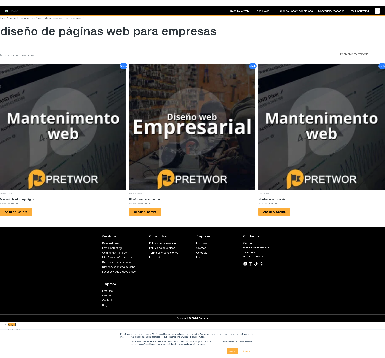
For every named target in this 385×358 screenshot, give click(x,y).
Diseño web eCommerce (117, 257)
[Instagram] (11, 3)
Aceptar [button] (232, 351)
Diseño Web (262, 10)
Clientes (107, 295)
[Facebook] (6, 3)
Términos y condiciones (163, 252)
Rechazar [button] (246, 351)
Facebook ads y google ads (295, 10)
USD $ (15, 327)
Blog (105, 305)
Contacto (372, 3)
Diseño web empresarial (116, 262)
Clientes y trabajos (353, 3)
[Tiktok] (256, 264)
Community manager (331, 10)
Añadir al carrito (16, 211)
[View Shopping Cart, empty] (377, 10)
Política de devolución (162, 243)
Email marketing (359, 10)
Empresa (107, 290)
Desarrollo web (239, 10)
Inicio (3, 18)
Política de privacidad (162, 248)
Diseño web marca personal (119, 266)
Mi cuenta (155, 257)
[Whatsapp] (15, 3)
